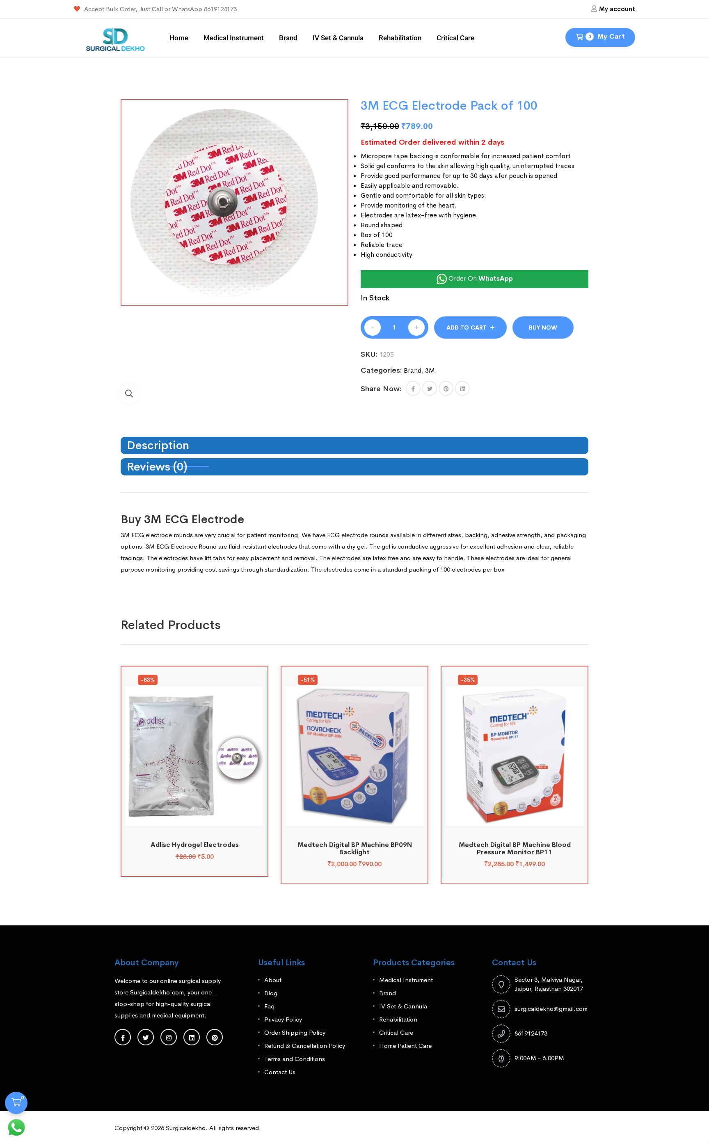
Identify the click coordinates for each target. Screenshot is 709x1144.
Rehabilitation (400, 38)
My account (617, 9)
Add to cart (466, 327)
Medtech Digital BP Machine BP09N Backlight (354, 848)
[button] (129, 393)
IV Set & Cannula (338, 38)
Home (178, 38)
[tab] (354, 445)
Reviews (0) (157, 466)
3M (430, 370)
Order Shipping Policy (294, 1032)
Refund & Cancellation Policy (304, 1045)
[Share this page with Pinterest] (446, 388)
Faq (269, 1006)
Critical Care (455, 38)
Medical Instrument (234, 38)
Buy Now (543, 327)
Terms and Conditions (294, 1059)
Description (158, 445)
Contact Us (279, 1072)
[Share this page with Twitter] (429, 388)
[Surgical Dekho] (115, 37)
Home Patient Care (405, 1045)
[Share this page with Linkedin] (462, 388)
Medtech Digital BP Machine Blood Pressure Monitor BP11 (515, 848)
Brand (288, 38)
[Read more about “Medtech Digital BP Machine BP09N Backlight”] (354, 816)
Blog (270, 993)
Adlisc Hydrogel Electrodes (195, 844)
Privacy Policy (283, 1019)
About (272, 980)
